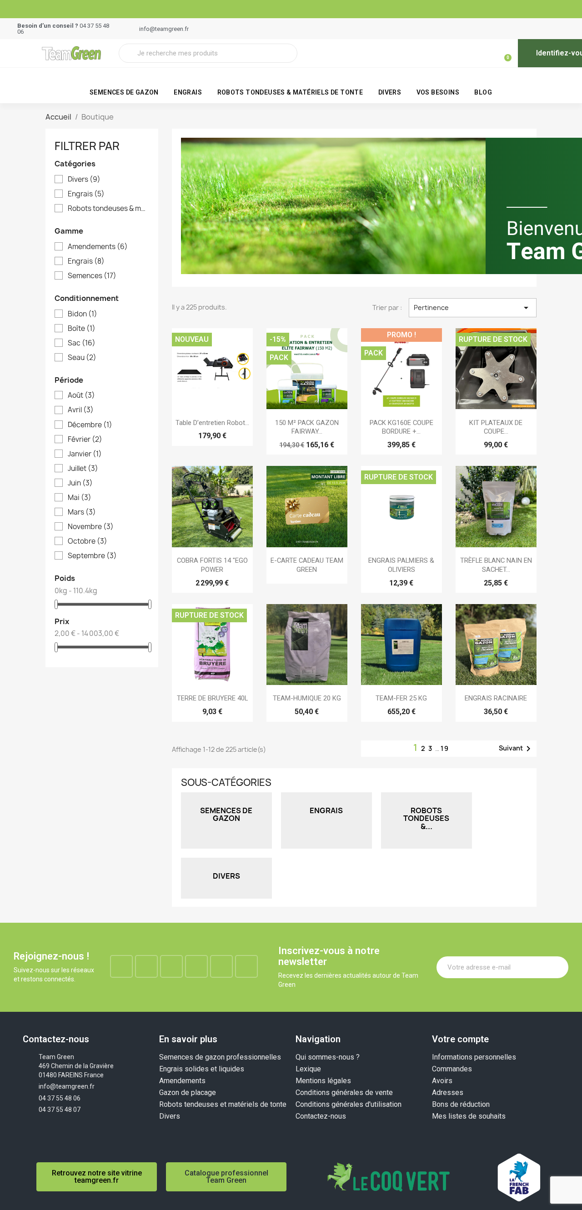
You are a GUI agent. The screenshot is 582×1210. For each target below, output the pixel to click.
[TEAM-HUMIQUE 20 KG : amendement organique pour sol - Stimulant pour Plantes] (306, 644)
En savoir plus (188, 1039)
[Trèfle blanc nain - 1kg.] (496, 506)
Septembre (92, 555)
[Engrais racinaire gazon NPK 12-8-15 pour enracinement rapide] (496, 644)
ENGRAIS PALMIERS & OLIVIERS (401, 565)
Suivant (516, 748)
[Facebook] (121, 966)
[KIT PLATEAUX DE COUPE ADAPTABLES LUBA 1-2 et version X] (496, 368)
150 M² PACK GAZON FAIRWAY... (307, 427)
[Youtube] (221, 966)
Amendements (98, 246)
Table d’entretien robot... (212, 423)
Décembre (90, 425)
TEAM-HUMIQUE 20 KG (307, 698)
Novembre (91, 526)
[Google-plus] (196, 966)
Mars (82, 512)
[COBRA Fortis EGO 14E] (212, 506)
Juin (80, 483)
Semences (92, 275)
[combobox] (208, 53)
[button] (503, 53)
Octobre (87, 541)
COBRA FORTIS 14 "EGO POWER (212, 565)
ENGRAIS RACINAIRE (496, 698)
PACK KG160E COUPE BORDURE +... (401, 427)
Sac (81, 343)
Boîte (81, 328)
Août (81, 395)
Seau (82, 357)
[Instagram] (146, 966)
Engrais (188, 92)
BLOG (483, 92)
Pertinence (473, 307)
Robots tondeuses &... (426, 818)
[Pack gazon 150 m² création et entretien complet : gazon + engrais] (306, 368)
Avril (81, 410)
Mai (79, 497)
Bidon (82, 314)
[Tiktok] (246, 966)
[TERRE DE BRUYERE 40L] (212, 644)
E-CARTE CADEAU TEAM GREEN (307, 565)
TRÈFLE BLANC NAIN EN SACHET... (496, 565)
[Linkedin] (171, 966)
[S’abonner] (556, 967)
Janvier (85, 454)
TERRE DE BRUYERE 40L (212, 698)
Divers (389, 92)
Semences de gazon (124, 92)
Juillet (83, 468)
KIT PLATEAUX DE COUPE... (495, 427)
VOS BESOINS (437, 92)
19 (445, 748)
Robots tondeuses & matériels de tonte (290, 92)
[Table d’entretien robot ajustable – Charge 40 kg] (212, 368)
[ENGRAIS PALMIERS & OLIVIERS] (401, 506)
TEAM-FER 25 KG (401, 698)
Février (85, 439)
